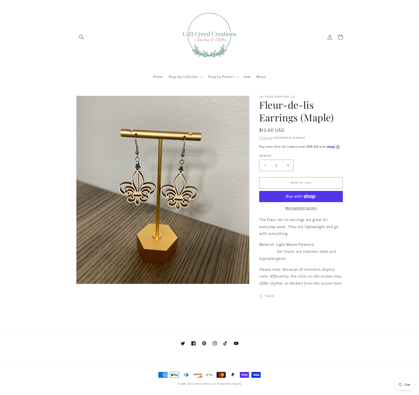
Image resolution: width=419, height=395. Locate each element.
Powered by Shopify (229, 384)
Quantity (265, 155)
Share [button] (269, 296)
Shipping (265, 137)
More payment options (301, 208)
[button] (81, 37)
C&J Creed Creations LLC (202, 384)
